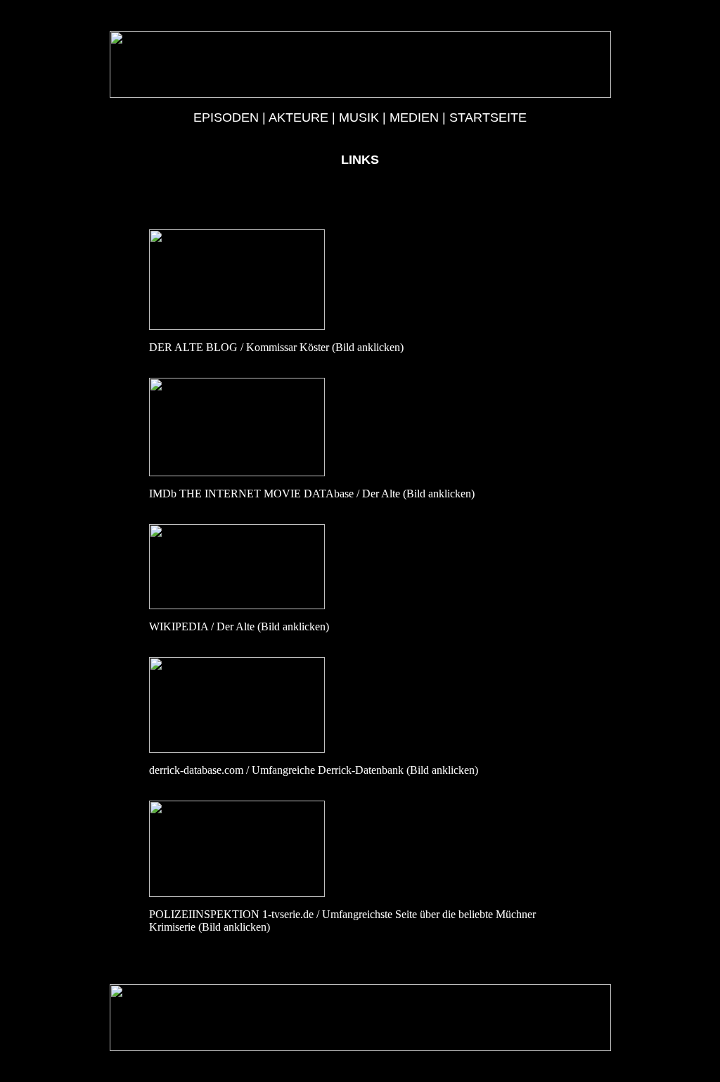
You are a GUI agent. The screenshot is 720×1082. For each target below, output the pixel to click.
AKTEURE (298, 117)
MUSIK (359, 117)
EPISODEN (226, 117)
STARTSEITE (488, 117)
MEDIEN (414, 117)
